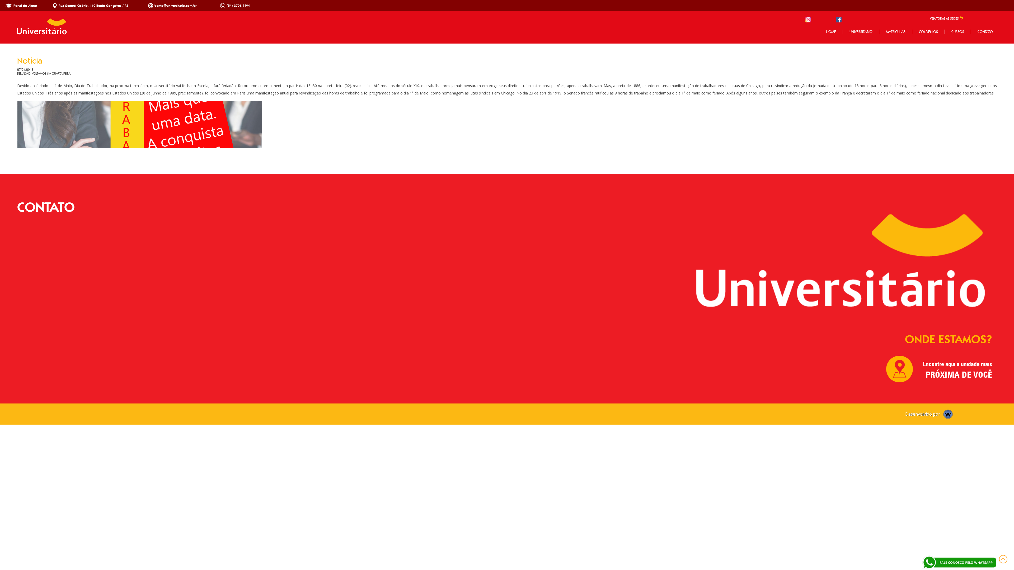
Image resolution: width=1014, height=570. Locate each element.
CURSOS (957, 32)
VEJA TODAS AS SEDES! (944, 18)
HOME (831, 32)
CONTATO (985, 32)
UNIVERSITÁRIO (860, 32)
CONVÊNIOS (928, 32)
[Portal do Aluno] (8, 7)
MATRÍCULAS (895, 32)
